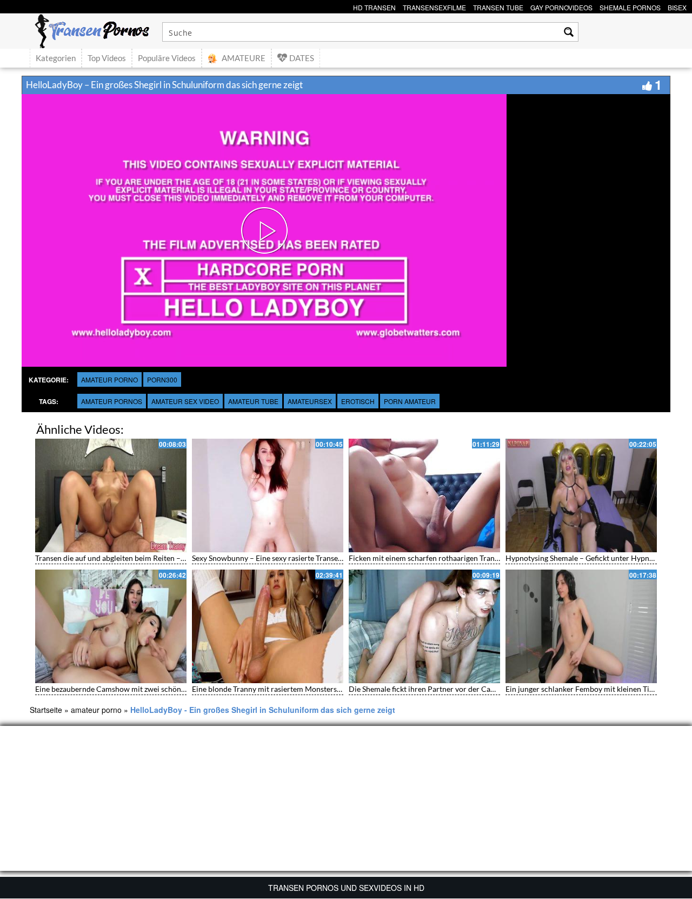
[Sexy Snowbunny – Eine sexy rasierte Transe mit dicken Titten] (267, 495)
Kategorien (56, 58)
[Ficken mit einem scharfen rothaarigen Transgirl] (424, 495)
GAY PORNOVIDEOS (561, 6)
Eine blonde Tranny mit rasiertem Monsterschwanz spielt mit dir (299, 688)
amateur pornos (111, 401)
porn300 (162, 379)
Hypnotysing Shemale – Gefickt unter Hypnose (583, 558)
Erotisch (358, 401)
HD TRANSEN (374, 6)
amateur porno (109, 379)
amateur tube (253, 401)
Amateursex (310, 401)
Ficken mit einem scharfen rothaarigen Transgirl (429, 558)
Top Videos (107, 58)
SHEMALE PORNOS (630, 6)
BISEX (677, 6)
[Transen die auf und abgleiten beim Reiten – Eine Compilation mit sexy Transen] (111, 495)
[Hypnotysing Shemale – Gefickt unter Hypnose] (581, 495)
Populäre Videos (167, 58)
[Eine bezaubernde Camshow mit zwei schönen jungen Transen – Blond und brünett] (111, 626)
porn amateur (410, 401)
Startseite (46, 709)
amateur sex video (185, 401)
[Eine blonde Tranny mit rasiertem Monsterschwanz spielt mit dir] (267, 626)
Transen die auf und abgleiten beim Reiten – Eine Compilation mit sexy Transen (166, 558)
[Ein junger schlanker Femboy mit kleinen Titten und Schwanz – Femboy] (581, 626)
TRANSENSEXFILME (434, 6)
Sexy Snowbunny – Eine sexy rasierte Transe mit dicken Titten (294, 558)
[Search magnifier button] (569, 32)
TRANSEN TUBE (498, 6)
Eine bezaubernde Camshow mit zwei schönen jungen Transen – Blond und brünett (173, 688)
